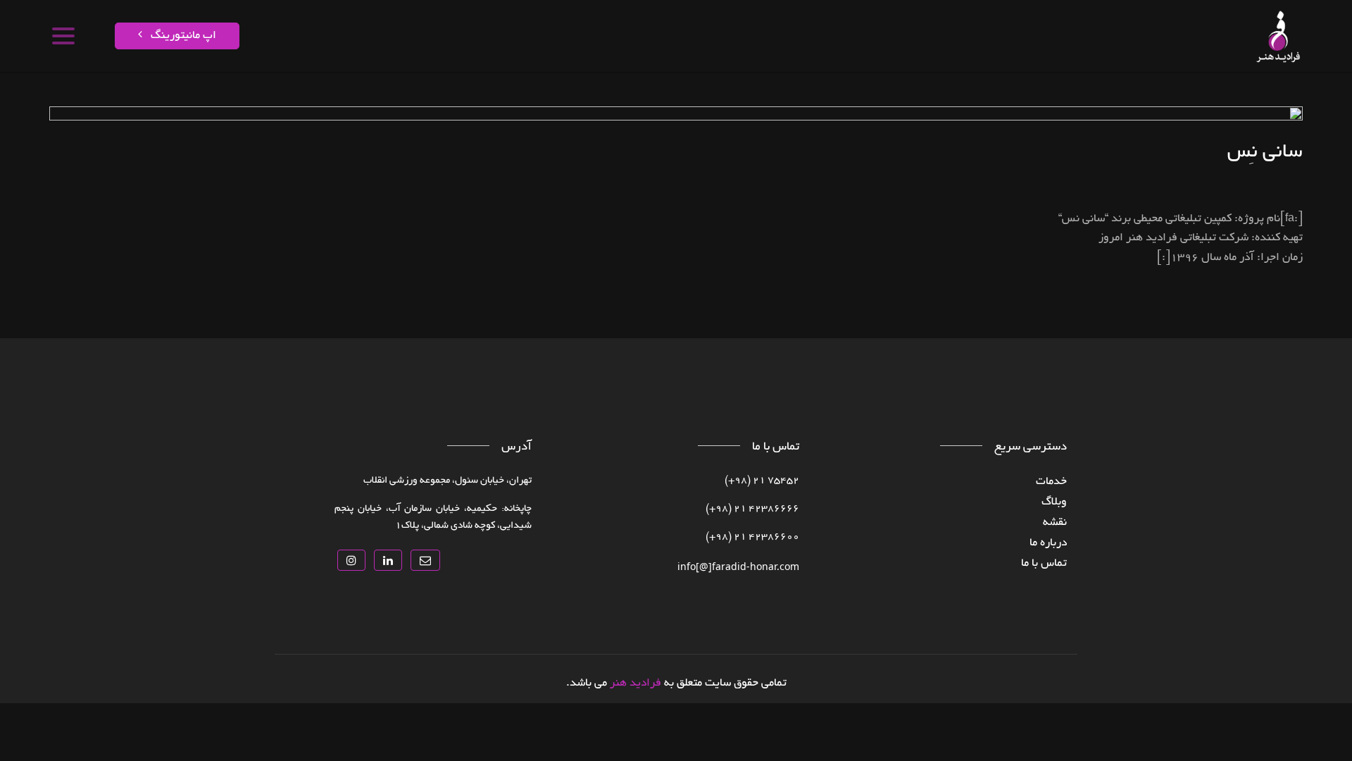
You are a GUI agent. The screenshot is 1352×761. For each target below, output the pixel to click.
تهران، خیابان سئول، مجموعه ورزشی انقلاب (447, 481)
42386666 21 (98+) (752, 509)
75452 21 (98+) (762, 481)
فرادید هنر (635, 683)
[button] (425, 560)
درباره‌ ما (1048, 543)
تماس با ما (815, 95)
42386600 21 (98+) (752, 538)
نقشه (1197, 95)
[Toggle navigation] (62, 36)
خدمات (1232, 95)
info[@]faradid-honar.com (738, 566)
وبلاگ (1054, 502)
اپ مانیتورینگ (182, 36)
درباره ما (864, 95)
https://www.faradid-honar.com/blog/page (1034, 95)
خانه (1265, 95)
